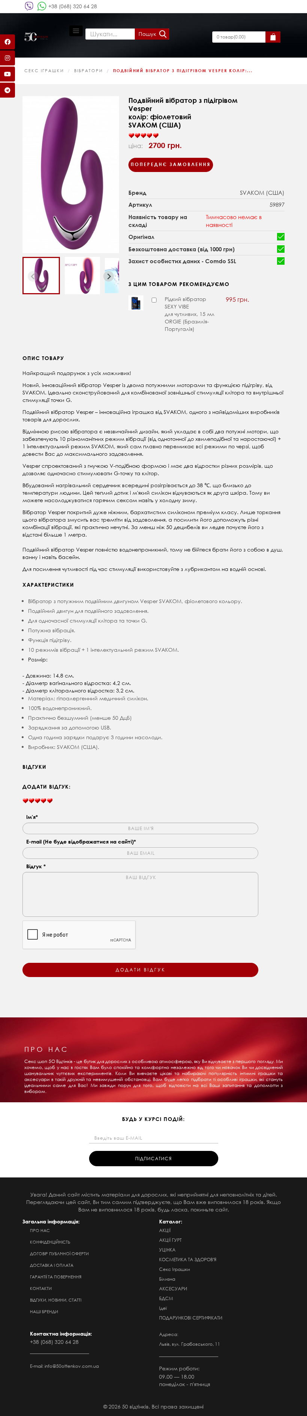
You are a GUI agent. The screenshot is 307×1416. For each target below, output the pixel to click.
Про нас (40, 1231)
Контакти (41, 1288)
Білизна (167, 1279)
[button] (41, 275)
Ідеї (163, 1308)
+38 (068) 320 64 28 (72, 6)
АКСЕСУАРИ (173, 1289)
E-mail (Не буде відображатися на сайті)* (81, 841)
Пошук (147, 33)
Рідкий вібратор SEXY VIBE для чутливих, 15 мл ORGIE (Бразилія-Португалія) (190, 313)
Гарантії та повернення (55, 1277)
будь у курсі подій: (153, 1119)
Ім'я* (32, 817)
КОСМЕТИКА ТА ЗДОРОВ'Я (187, 1259)
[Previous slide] (33, 276)
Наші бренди (44, 1312)
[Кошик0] (272, 37)
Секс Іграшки (44, 71)
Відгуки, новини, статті (55, 1300)
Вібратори (88, 71)
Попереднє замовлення (171, 164)
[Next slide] (108, 276)
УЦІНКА (167, 1250)
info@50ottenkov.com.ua (72, 1366)
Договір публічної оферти (59, 1254)
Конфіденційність (50, 1242)
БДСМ (166, 1298)
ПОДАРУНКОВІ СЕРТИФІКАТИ (190, 1318)
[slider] (143, 136)
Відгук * (36, 866)
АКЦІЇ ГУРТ (170, 1240)
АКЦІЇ (165, 1230)
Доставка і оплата (51, 1265)
